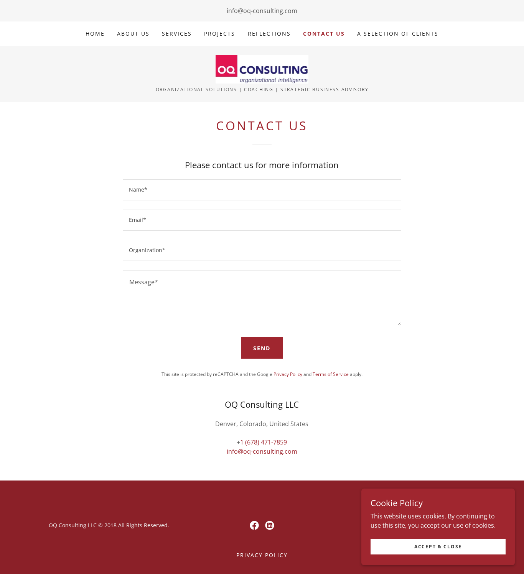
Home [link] (95, 33)
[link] (262, 68)
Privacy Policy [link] (288, 374)
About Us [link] (133, 33)
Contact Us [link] (324, 33)
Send (261, 348)
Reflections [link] (269, 33)
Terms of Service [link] (331, 374)
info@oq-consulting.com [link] (262, 11)
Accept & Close (438, 546)
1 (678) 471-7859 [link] (263, 442)
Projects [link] (219, 33)
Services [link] (177, 33)
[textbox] (262, 189)
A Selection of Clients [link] (397, 33)
